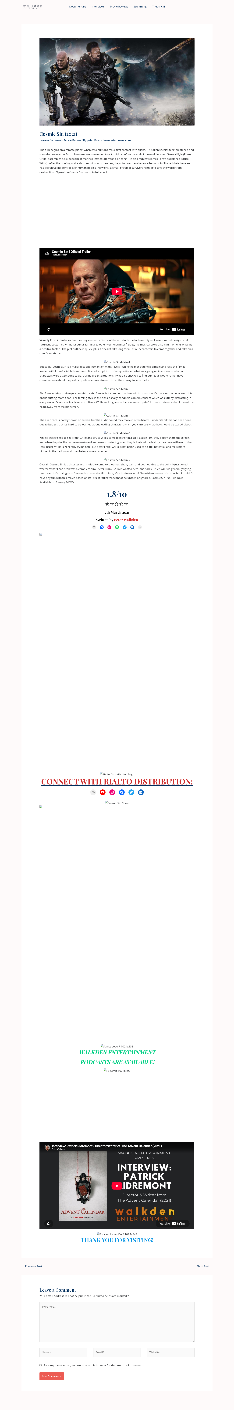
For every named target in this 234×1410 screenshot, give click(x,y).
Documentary (77, 6)
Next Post (204, 1266)
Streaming (140, 6)
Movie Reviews (119, 6)
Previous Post (32, 1266)
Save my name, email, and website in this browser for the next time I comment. (93, 1365)
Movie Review (72, 140)
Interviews (98, 6)
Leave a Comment (50, 140)
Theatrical (158, 6)
